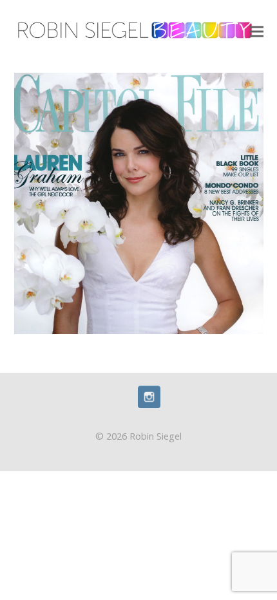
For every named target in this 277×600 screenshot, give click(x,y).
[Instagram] (149, 404)
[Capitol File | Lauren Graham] (138, 203)
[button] (256, 31)
